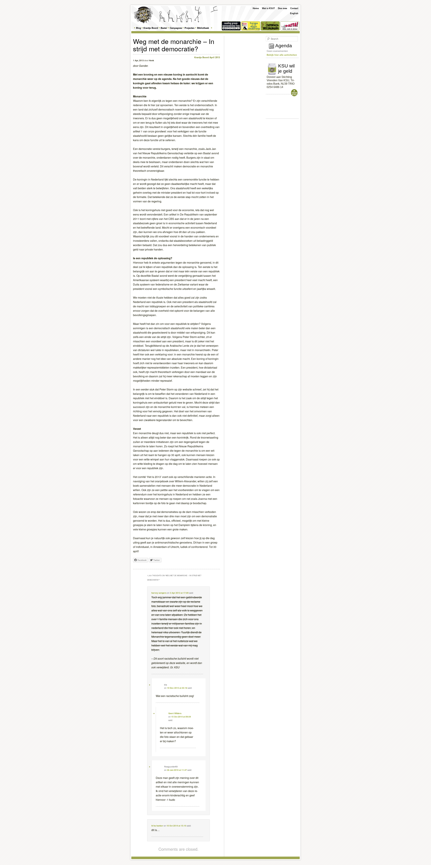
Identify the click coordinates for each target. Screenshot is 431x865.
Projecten (189, 27)
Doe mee (282, 8)
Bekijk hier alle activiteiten (282, 54)
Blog (138, 27)
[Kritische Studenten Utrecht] (143, 14)
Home (256, 8)
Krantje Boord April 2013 (207, 57)
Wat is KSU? (268, 8)
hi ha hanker (157, 825)
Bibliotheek (203, 27)
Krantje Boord (150, 27)
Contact (294, 8)
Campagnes (176, 27)
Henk (151, 60)
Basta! (164, 27)
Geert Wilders (174, 713)
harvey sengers (159, 592)
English (294, 13)
